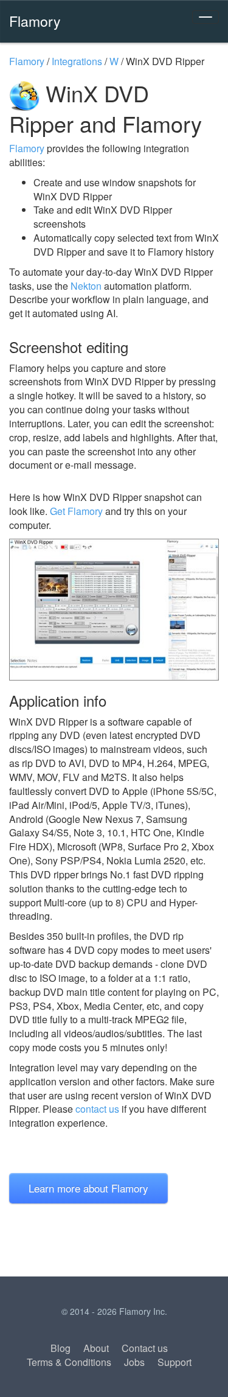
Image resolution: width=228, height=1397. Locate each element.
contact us (97, 1109)
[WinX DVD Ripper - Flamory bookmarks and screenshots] (114, 610)
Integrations (77, 61)
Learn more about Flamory (88, 1188)
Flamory (35, 20)
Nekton (86, 286)
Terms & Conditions (69, 1362)
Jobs (134, 1362)
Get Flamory (76, 511)
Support (174, 1362)
